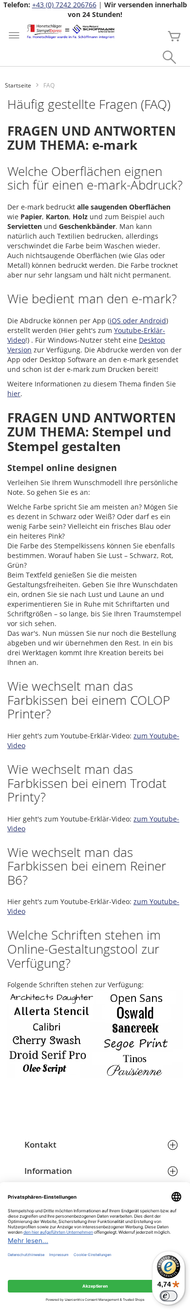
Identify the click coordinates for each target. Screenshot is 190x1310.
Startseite (18, 85)
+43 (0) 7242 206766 (64, 4)
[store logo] (70, 31)
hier (13, 393)
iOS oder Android (138, 320)
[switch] (168, 1296)
